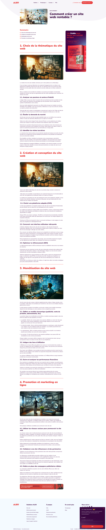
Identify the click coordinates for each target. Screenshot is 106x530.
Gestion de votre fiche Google (32, 512)
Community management (31, 516)
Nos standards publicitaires (51, 516)
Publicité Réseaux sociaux (31, 514)
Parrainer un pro (49, 514)
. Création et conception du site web (28, 34)
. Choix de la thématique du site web (28, 32)
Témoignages (68, 508)
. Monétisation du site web (26, 36)
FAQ (47, 508)
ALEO (47, 510)
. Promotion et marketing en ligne (28, 38)
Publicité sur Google (30, 519)
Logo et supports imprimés (31, 521)
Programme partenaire (50, 512)
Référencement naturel (31, 510)
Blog (66, 510)
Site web (28, 508)
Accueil (71, 529)
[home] (16, 2)
